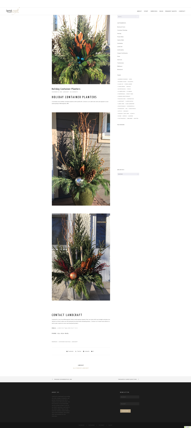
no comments (74, 91)
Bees (130, 79)
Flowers (129, 91)
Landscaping (120, 49)
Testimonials (120, 63)
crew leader (128, 84)
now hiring (132, 108)
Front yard (130, 93)
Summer (131, 115)
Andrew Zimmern (123, 79)
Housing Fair (122, 98)
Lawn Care (121, 103)
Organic (126, 111)
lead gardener (130, 103)
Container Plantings (65, 341)
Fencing (119, 33)
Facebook (81, 425)
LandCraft (75, 341)
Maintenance (122, 106)
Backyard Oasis (121, 27)
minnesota (121, 108)
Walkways (119, 66)
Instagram (92, 425)
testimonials (122, 118)
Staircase (119, 59)
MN (127, 108)
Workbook (120, 69)
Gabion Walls (120, 40)
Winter (136, 118)
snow (119, 115)
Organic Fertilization (122, 53)
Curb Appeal (121, 86)
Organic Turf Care (123, 113)
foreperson (121, 93)
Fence (129, 88)
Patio (118, 56)
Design (129, 86)
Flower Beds (120, 36)
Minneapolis (130, 106)
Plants (133, 113)
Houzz (110, 425)
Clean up (120, 84)
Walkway (130, 118)
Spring (125, 115)
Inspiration (130, 98)
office (120, 111)
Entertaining (122, 88)
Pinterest (101, 425)
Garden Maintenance (124, 96)
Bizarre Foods (122, 81)
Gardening (120, 43)
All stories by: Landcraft (81, 368)
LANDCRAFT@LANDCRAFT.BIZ (67, 328)
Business (130, 81)
